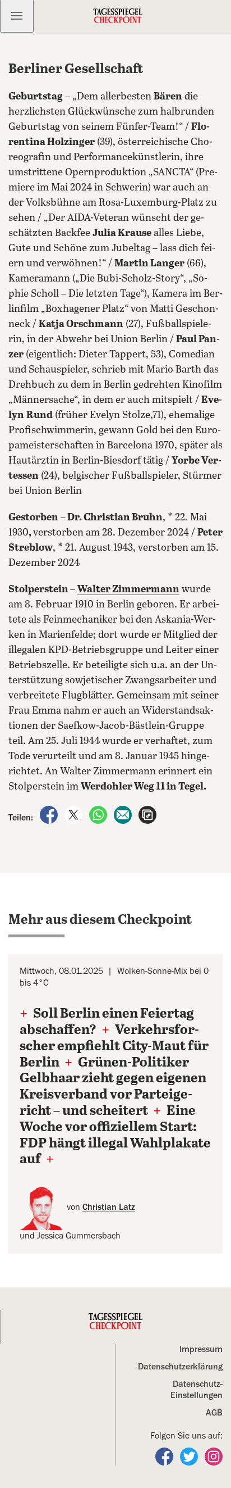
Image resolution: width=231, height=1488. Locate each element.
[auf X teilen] (74, 814)
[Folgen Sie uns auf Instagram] (214, 1455)
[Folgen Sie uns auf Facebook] (165, 1455)
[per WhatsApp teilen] (99, 814)
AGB (214, 1412)
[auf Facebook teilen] (50, 814)
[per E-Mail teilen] (124, 814)
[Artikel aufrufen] (147, 814)
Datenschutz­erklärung (180, 1366)
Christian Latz (108, 1207)
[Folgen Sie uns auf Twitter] (190, 1455)
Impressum (201, 1349)
